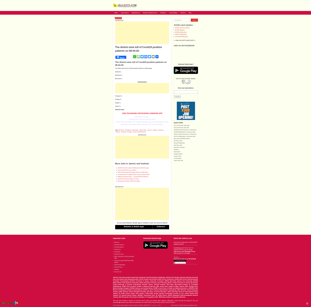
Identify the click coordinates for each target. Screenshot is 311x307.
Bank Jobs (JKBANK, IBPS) (182, 138)
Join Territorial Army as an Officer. (127, 170)
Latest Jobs (124, 12)
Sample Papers (178, 154)
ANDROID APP (156, 113)
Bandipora (128, 130)
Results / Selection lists (149, 12)
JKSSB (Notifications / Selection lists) (184, 132)
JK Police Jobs (178, 140)
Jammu (149, 130)
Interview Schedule (179, 147)
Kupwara (160, 130)
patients (117, 132)
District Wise (142, 130)
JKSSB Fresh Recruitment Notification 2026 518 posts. (133, 168)
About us (116, 242)
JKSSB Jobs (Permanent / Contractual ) (185, 130)
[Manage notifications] (307, 303)
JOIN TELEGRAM (129, 113)
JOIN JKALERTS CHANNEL (182, 253)
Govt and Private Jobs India (182, 125)
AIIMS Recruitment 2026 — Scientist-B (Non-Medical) (133, 176)
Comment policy (119, 247)
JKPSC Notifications (181, 34)
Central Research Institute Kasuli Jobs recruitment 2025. (134, 174)
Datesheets (177, 151)
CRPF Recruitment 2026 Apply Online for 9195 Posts (133, 172)
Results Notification (179, 143)
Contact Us (117, 249)
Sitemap (116, 269)
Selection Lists (178, 145)
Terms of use (117, 271)
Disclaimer (117, 251)
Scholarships (177, 158)
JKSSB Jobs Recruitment (182, 28)
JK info (183, 12)
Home (116, 12)
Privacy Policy (118, 267)
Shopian (123, 132)
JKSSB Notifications (181, 32)
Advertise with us (119, 244)
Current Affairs (173, 12)
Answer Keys (177, 156)
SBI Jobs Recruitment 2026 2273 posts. (129, 181)
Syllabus (176, 149)
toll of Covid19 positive (139, 132)
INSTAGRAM (143, 113)
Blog (190, 12)
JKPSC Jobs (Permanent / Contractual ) (185, 134)
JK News (162, 12)
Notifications (135, 12)
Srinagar (129, 132)
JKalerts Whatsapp (119, 264)
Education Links (118, 254)
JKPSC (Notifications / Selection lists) (184, 136)
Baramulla (135, 130)
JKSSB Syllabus (179, 30)
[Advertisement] (142, 32)
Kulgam (155, 130)
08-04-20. (121, 130)
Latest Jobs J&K (178, 160)
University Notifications (181, 36)
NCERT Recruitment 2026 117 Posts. (128, 179)
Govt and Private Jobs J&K (181, 127)
